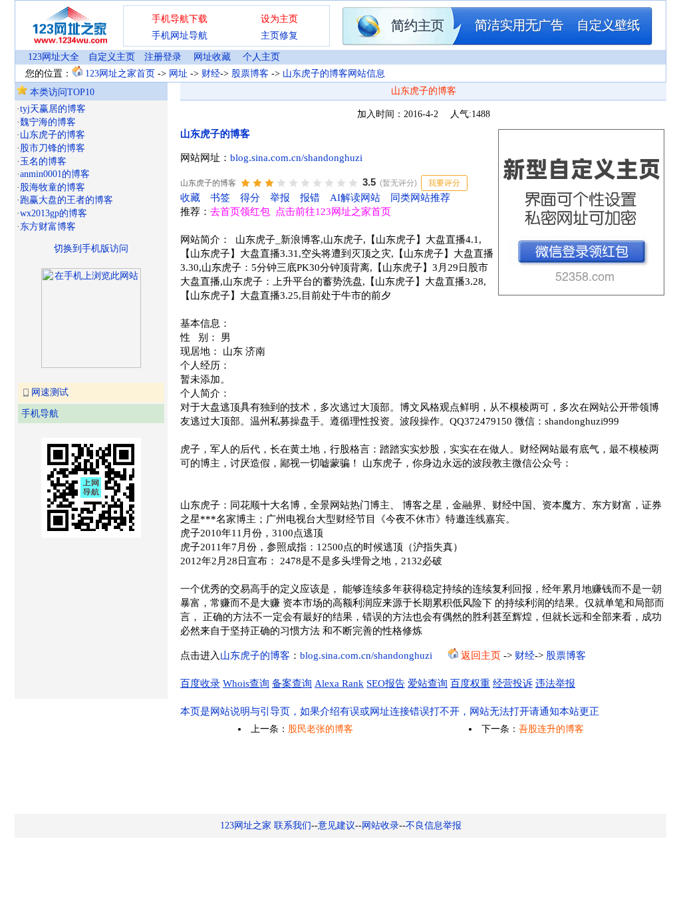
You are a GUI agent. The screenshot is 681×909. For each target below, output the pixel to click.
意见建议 (336, 825)
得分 (250, 197)
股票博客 (250, 74)
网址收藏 (212, 57)
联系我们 (292, 825)
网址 (178, 74)
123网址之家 (245, 825)
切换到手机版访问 (91, 249)
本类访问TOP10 (60, 92)
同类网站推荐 (420, 197)
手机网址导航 (179, 36)
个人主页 (261, 57)
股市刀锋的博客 (52, 148)
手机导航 (40, 414)
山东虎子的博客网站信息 (334, 74)
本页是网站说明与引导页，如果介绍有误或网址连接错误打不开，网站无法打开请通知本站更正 (389, 711)
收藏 (190, 197)
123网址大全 (53, 57)
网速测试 (49, 392)
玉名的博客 (43, 161)
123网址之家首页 (120, 74)
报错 (310, 197)
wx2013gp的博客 (53, 213)
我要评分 (444, 183)
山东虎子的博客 (52, 135)
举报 (280, 197)
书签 (220, 197)
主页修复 (279, 36)
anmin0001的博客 (55, 174)
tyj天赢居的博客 (53, 109)
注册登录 (163, 57)
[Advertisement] (83, 616)
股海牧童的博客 (52, 187)
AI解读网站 (355, 197)
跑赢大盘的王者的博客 (66, 200)
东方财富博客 (48, 227)
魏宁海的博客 (48, 122)
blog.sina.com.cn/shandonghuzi (296, 157)
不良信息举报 (434, 825)
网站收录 (380, 825)
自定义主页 (111, 57)
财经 (211, 74)
